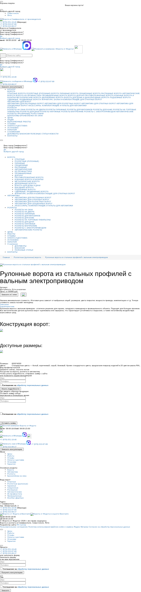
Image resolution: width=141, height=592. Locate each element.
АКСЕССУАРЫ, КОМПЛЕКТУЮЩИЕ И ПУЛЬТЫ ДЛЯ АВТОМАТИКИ (57, 106)
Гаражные (11, 486)
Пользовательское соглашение (14, 527)
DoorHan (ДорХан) (15, 498)
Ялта (9, 15)
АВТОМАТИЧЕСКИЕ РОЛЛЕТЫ (28, 230)
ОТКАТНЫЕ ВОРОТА (16, 93)
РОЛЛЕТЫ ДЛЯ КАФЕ (102, 110)
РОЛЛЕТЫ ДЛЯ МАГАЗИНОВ (79, 110)
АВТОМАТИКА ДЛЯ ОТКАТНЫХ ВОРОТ (98, 103)
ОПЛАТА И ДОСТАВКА (17, 126)
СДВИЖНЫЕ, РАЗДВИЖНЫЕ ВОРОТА (24, 99)
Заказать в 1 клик (9, 295)
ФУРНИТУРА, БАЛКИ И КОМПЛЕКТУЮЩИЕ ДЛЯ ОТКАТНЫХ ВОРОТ (72, 99)
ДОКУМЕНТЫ (13, 134)
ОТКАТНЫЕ (20, 159)
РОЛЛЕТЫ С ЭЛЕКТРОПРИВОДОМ (99, 112)
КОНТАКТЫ (12, 136)
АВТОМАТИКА (13, 196)
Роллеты (11, 474)
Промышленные (14, 496)
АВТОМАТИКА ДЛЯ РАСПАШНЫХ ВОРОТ (25, 103)
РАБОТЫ (11, 234)
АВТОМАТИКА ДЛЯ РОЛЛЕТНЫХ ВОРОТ (62, 103)
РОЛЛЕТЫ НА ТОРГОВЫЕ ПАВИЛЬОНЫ (33, 220)
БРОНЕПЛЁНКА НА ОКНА (31, 116)
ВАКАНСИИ (25, 134)
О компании (12, 244)
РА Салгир (21, 525)
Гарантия (11, 464)
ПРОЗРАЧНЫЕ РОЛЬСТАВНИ (30, 114)
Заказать (5, 590)
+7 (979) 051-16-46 (8, 22)
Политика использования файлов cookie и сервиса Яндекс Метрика (58, 527)
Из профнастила (14, 494)
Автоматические (14, 492)
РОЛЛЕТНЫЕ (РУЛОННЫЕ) (27, 161)
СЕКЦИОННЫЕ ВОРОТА (90, 93)
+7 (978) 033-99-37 (8, 26)
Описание (4, 304)
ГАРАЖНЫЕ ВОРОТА (69, 93)
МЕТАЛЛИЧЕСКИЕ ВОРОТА (28, 97)
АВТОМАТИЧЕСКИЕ (23, 169)
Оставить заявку (8, 423)
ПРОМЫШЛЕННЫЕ (23, 173)
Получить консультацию (12, 572)
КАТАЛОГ (11, 89)
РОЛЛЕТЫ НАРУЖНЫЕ (50, 112)
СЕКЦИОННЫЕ (21, 165)
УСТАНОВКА (13, 128)
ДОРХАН (19, 175)
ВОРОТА (11, 91)
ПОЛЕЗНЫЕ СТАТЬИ (39, 134)
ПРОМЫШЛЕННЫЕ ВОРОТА (54, 95)
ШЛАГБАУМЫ (13, 116)
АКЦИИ (10, 120)
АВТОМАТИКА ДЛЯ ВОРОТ (19, 101)
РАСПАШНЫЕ (21, 167)
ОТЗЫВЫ (11, 124)
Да (1, 36)
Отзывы (10, 458)
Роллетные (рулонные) (17, 484)
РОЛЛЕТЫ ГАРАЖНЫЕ (56, 110)
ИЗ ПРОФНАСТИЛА (23, 171)
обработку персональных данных (32, 385)
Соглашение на (25, 385)
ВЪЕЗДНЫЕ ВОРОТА (99, 97)
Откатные (11, 482)
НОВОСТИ (53, 134)
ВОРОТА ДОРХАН (76, 95)
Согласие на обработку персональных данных (109, 527)
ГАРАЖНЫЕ (20, 163)
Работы (10, 456)
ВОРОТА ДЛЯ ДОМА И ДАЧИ (77, 97)
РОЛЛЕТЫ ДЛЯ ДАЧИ (29, 112)
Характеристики (7, 306)
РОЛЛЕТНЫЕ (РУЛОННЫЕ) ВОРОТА (42, 93)
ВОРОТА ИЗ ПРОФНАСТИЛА (28, 95)
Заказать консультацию (11, 87)
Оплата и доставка (15, 460)
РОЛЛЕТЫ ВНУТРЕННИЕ (72, 112)
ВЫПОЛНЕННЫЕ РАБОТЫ (19, 122)
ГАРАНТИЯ (12, 130)
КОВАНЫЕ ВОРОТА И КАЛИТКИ (29, 179)
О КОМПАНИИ (13, 132)
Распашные (12, 490)
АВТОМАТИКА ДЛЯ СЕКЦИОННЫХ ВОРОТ (33, 204)
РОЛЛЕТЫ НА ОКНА (16, 110)
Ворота (10, 470)
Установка (11, 462)
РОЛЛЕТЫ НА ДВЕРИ (36, 110)
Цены (9, 454)
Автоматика (12, 472)
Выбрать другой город (10, 38)
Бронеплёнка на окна (16, 476)
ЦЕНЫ (10, 118)
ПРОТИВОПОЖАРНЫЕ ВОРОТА (99, 95)
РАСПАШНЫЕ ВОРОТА (111, 93)
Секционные (12, 488)
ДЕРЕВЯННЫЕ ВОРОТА (53, 97)
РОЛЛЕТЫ (12, 108)
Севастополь (13, 13)
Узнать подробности (10, 389)
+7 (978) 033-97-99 (8, 24)
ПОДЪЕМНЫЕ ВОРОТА (120, 97)
